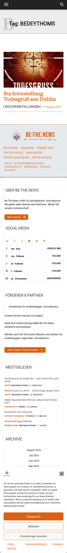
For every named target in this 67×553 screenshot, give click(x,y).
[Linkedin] (7, 241)
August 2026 (34, 450)
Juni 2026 (33, 460)
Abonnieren (54, 278)
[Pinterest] (14, 241)
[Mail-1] (36, 241)
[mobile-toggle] (6, 5)
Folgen (56, 256)
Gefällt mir (54, 248)
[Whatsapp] (22, 241)
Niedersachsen (11, 425)
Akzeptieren (33, 516)
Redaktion (22, 406)
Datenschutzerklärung (36, 543)
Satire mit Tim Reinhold (14, 416)
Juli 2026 (34, 455)
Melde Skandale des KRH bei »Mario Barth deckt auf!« (30, 401)
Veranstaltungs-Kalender (18, 421)
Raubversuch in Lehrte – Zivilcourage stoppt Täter (31, 390)
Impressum (58, 543)
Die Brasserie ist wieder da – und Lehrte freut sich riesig (31, 380)
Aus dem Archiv (11, 406)
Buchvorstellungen (22, 106)
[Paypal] (44, 241)
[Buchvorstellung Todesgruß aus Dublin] (33, 70)
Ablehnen (33, 526)
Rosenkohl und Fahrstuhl (18, 412)
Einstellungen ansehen (33, 536)
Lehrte (7, 385)
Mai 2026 (34, 466)
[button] (61, 474)
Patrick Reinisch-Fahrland (20, 385)
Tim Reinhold (29, 416)
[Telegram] (29, 241)
